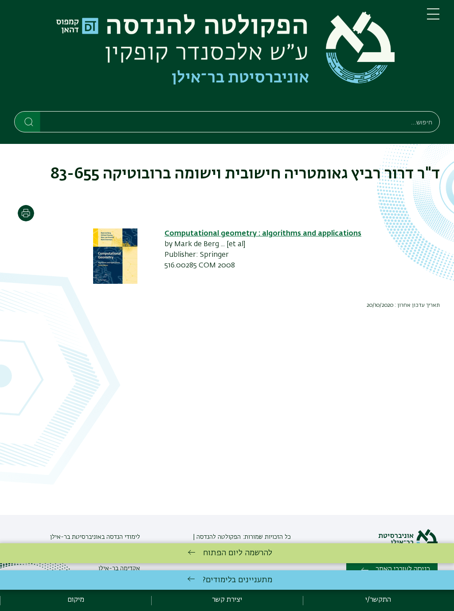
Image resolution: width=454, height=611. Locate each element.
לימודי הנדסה (122, 537)
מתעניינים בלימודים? (237, 580)
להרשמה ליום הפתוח (237, 553)
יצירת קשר (227, 599)
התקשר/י (378, 599)
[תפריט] (433, 17)
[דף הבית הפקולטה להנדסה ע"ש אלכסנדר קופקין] (213, 57)
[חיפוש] (28, 121)
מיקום (75, 599)
